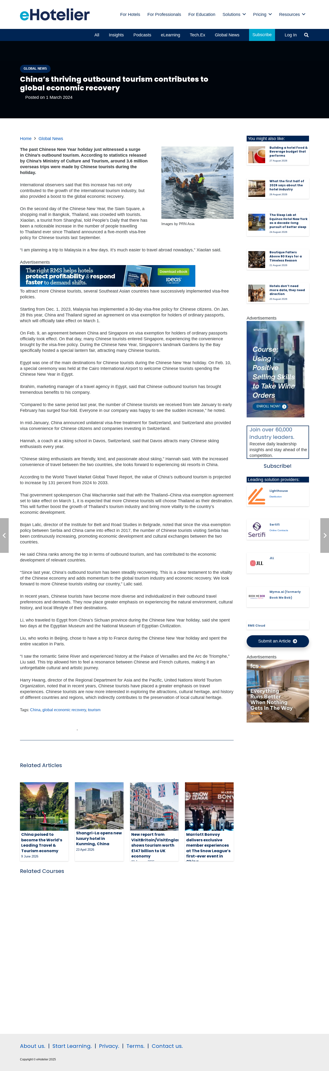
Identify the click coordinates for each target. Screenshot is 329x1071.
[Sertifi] (256, 529)
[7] (275, 416)
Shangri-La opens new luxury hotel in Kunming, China (99, 838)
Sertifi (275, 524)
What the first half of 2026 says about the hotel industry (287, 185)
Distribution (276, 496)
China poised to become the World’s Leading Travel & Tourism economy (41, 842)
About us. (32, 1046)
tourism (94, 710)
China (35, 710)
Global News (51, 138)
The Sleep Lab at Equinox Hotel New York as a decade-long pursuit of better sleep (289, 221)
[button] (244, 14)
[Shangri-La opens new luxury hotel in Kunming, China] (99, 805)
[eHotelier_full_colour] (55, 14)
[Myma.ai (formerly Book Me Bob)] (256, 597)
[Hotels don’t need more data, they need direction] (256, 293)
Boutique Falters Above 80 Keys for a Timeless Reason (286, 256)
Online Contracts (279, 530)
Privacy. (109, 1046)
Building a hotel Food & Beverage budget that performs (289, 152)
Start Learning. (71, 1046)
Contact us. (167, 1046)
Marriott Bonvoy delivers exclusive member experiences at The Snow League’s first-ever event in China (208, 848)
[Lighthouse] (256, 496)
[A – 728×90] (107, 285)
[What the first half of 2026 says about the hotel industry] (256, 188)
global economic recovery (64, 710)
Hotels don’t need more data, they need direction (287, 290)
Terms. (135, 1046)
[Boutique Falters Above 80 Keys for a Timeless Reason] (256, 259)
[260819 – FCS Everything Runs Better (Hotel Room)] (278, 721)
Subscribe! (278, 466)
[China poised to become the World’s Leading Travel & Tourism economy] (44, 806)
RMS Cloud (256, 625)
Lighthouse (279, 491)
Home (26, 138)
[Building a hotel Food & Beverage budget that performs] (256, 154)
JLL (272, 558)
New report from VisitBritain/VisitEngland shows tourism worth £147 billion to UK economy (157, 845)
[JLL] (256, 563)
